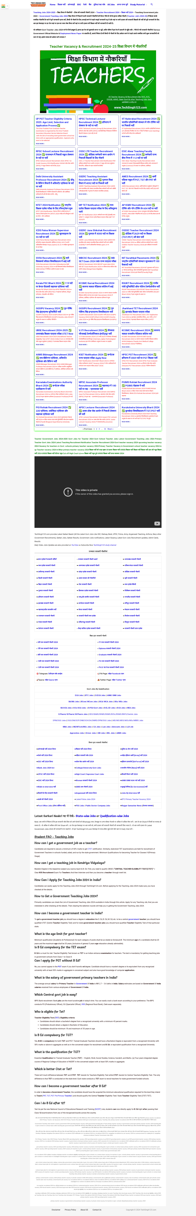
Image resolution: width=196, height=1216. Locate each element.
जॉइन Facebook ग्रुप (116, 674)
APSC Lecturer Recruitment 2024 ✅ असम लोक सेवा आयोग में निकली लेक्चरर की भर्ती (97, 411)
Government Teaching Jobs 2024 (53, 16)
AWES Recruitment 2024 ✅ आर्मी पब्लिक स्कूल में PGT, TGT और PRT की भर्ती (139, 180)
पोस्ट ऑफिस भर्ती (59, 806)
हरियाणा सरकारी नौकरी (46, 597)
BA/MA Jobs (74, 702)
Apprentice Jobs (77, 733)
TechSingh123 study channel (104, 545)
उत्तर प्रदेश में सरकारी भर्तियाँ (47, 559)
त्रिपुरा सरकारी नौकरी (132, 622)
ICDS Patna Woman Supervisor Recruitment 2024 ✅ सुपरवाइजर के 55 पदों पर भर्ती (53, 233)
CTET (90, 849)
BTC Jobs (89, 695)
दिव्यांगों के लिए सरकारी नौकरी (47, 793)
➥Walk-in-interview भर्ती (46, 787)
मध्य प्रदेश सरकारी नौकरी (46, 565)
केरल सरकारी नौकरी (85, 609)
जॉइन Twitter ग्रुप (119, 680)
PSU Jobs (80, 806)
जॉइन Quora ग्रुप (51, 680)
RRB (83, 1004)
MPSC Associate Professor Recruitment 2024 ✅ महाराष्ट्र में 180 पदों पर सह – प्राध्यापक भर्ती (97, 385)
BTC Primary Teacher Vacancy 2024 (136, 799)
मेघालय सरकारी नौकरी (132, 609)
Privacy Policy (70, 1210)
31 (105, 429)
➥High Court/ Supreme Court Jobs (89, 774)
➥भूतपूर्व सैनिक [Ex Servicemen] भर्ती (133, 787)
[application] (146, 4)
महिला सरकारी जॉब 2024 (84, 755)
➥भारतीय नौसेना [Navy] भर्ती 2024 (132, 768)
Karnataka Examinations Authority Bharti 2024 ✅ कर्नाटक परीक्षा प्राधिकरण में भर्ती (54, 385)
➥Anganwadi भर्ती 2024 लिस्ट (85, 793)
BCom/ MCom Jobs (89, 702)
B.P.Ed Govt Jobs (95, 708)
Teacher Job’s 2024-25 (137, 16)
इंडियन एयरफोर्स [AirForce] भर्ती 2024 (135, 761)
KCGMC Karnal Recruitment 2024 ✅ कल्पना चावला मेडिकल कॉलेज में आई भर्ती (96, 286)
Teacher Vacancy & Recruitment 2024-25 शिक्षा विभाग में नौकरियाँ (98, 46)
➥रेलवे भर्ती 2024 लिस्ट (44, 755)
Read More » (40, 143)
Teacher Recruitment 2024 (107, 12)
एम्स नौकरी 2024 (86, 787)
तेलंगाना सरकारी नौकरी (46, 628)
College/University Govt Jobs (88, 768)
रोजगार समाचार (148, 806)
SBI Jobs (101, 733)
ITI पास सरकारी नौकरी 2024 (109, 642)
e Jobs (125, 816)
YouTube (74, 545)
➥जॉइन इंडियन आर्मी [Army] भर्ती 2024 (133, 755)
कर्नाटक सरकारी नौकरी (86, 603)
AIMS (78, 787)
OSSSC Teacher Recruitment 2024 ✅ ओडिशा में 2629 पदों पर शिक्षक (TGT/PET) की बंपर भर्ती (140, 233)
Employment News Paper (71, 33)
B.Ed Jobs (121, 708)
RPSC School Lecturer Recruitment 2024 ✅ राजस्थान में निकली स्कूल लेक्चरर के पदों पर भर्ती (55, 154)
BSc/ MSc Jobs (121, 702)
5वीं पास (40, 642)
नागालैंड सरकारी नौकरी (132, 597)
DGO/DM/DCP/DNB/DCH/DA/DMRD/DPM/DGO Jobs (89, 720)
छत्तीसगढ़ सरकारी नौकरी (46, 572)
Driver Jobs (91, 733)
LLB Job (129, 727)
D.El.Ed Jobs (100, 695)
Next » (110, 429)
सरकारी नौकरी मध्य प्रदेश (87, 616)
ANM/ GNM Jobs (114, 695)
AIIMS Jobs (121, 733)
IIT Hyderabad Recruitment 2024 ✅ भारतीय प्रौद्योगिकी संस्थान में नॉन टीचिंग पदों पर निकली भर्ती (141, 122)
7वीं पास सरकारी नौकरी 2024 (48, 648)
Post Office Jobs (45, 806)
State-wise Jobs (86, 816)
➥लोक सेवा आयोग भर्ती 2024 (84, 761)
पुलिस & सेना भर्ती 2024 (130, 749)
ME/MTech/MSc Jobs (82, 727)
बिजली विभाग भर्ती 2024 (130, 774)
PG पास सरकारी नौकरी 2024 (109, 661)
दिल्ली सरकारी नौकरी (45, 578)
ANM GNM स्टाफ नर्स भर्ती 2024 (133, 780)
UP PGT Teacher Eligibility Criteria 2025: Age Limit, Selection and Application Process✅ (54, 122)
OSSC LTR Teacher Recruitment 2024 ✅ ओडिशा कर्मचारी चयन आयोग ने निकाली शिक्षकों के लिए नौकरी (97, 154)
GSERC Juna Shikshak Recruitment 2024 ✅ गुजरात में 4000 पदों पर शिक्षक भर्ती (97, 233)
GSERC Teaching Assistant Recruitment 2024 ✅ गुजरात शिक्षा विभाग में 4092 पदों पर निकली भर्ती (96, 180)
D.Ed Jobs (79, 695)
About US (84, 1210)
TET (57, 1018)
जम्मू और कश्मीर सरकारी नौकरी (89, 597)
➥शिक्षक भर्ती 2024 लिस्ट (83, 749)
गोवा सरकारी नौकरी (85, 584)
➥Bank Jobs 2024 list (45, 768)
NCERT (98, 1109)
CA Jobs (96, 727)
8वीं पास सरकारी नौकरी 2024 (48, 655)
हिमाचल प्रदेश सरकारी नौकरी (88, 590)
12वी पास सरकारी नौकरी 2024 (48, 667)
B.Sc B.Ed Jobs (80, 708)
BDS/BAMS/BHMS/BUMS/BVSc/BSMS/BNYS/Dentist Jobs (113, 714)
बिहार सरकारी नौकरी (45, 584)
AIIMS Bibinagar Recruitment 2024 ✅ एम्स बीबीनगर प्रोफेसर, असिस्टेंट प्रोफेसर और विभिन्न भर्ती (54, 358)
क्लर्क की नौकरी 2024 (45, 799)
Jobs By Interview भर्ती (131, 793)
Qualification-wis (110, 816)
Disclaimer (56, 1210)
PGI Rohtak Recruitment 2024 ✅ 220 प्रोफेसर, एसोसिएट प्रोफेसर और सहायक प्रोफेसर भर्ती (53, 411)
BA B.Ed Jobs (66, 708)
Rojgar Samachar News (132, 806)
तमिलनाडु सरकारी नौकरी (87, 622)
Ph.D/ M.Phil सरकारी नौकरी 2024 (111, 667)
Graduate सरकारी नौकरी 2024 (110, 655)
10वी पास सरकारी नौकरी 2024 (48, 661)
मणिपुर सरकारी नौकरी (132, 603)
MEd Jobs (131, 708)
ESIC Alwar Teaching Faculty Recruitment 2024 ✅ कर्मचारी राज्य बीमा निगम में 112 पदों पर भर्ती (139, 154)
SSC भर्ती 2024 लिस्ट (45, 761)
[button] (98, 863)
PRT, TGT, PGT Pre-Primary (57, 1096)
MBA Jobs (67, 727)
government (133, 919)
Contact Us (97, 1210)
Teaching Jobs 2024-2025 (44, 12)
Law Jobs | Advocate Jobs (113, 727)
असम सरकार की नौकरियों (87, 578)
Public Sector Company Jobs (98, 806)
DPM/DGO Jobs (59, 720)
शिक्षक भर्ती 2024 (127, 12)
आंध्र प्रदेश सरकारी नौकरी (87, 572)
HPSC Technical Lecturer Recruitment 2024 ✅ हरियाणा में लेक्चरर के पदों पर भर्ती (95, 122)
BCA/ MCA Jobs (106, 702)
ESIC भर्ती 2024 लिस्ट (45, 780)
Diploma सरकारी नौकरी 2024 (109, 648)
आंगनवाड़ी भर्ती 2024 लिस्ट (47, 749)
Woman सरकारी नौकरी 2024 (86, 780)
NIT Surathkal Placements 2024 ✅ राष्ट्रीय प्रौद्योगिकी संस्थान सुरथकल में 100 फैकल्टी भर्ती (140, 261)
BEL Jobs (111, 733)
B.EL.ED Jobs (109, 708)
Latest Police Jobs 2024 (85, 799)
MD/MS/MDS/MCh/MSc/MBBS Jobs (128, 720)
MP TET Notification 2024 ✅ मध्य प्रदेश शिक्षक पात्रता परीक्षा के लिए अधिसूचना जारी (98, 208)
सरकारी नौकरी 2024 (51, 642)
